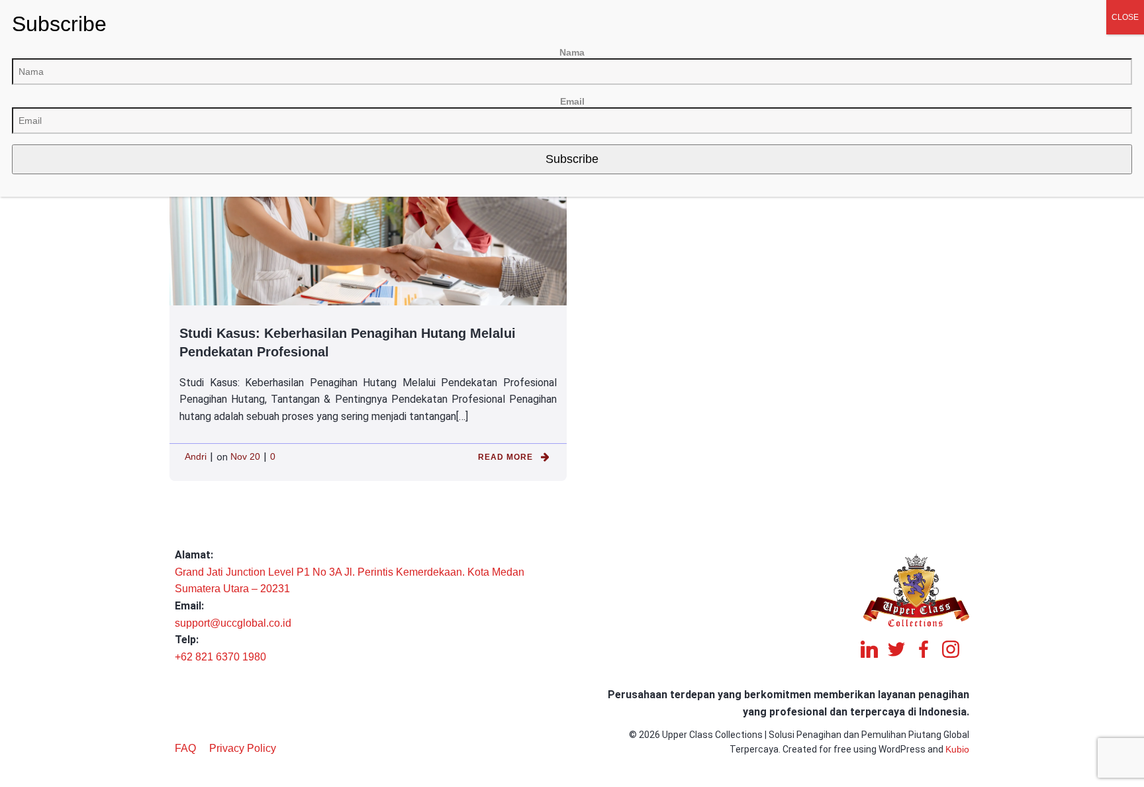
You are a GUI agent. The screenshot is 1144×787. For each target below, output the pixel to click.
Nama (572, 52)
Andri (196, 456)
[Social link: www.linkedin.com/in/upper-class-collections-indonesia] (874, 649)
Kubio (957, 749)
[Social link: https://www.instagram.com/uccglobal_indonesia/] (955, 649)
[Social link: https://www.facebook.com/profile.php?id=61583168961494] (928, 649)
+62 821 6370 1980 (220, 656)
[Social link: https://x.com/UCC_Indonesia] (901, 649)
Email (572, 101)
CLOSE (1125, 17)
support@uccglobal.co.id (233, 623)
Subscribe (572, 159)
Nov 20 (245, 456)
